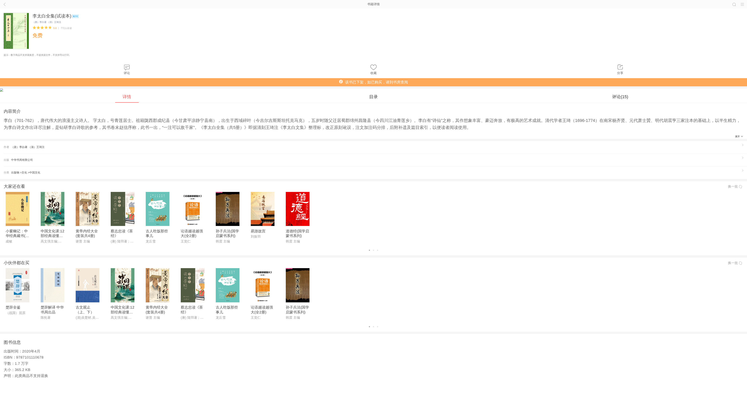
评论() (620, 96)
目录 (373, 96)
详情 (127, 96)
